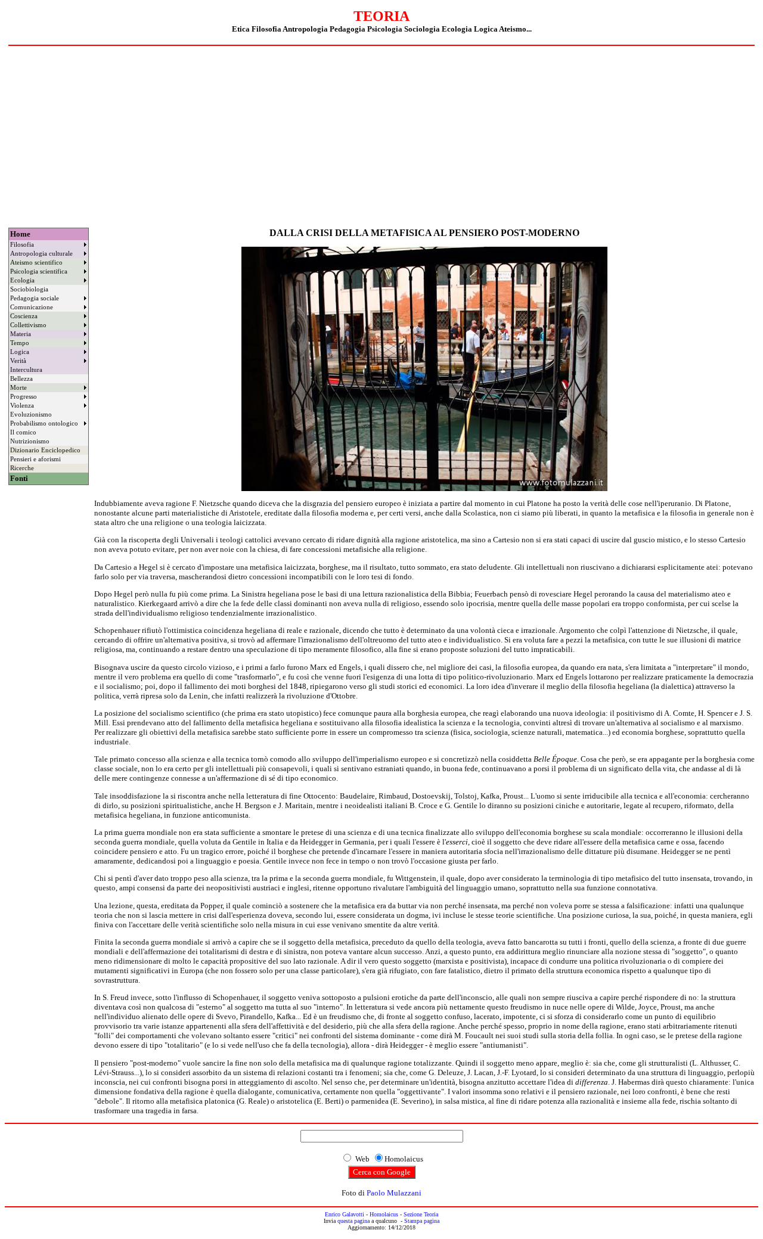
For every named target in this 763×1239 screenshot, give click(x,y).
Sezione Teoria (421, 1214)
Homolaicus (384, 1214)
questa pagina (353, 1221)
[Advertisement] (381, 135)
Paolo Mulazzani (394, 1192)
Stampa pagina (421, 1221)
